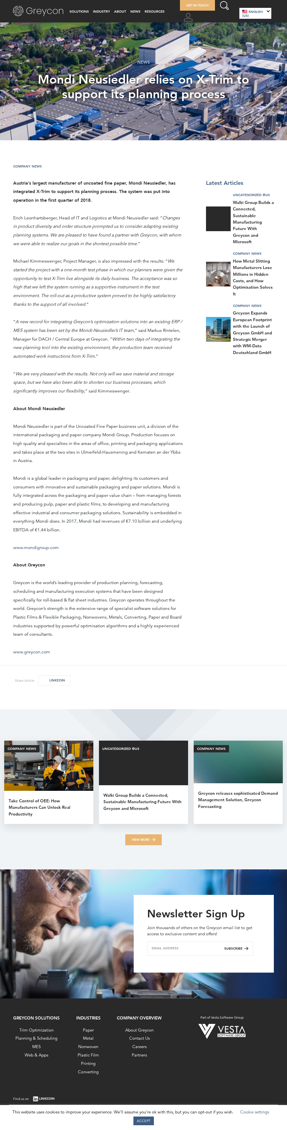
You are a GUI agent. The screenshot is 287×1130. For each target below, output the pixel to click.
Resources (155, 11)
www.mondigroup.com (36, 547)
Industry (101, 11)
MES (36, 1046)
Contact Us (139, 1038)
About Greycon (139, 1030)
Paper (88, 1030)
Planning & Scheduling (36, 1038)
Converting (88, 1071)
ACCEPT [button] (144, 1120)
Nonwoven (88, 1046)
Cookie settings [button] (254, 1112)
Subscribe (233, 948)
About (120, 11)
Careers (139, 1046)
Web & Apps (36, 1055)
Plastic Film (88, 1055)
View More (141, 840)
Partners (139, 1055)
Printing (88, 1063)
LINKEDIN (57, 680)
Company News (27, 166)
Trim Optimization (36, 1030)
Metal (88, 1038)
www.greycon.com (31, 652)
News (135, 11)
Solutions (79, 11)
